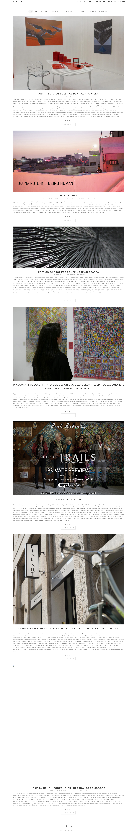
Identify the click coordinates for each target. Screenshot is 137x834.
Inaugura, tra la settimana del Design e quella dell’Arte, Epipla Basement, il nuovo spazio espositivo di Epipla (68, 386)
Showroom (97, 1)
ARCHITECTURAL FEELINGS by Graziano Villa (68, 93)
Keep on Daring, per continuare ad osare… (68, 272)
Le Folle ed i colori (68, 499)
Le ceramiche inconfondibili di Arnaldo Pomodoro (68, 788)
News (89, 1)
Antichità (46, 631)
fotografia (81, 198)
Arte (44, 198)
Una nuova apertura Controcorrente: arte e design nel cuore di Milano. (68, 628)
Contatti (122, 1)
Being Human (68, 195)
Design (68, 96)
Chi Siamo (81, 1)
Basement (50, 198)
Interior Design (109, 1)
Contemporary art (62, 198)
